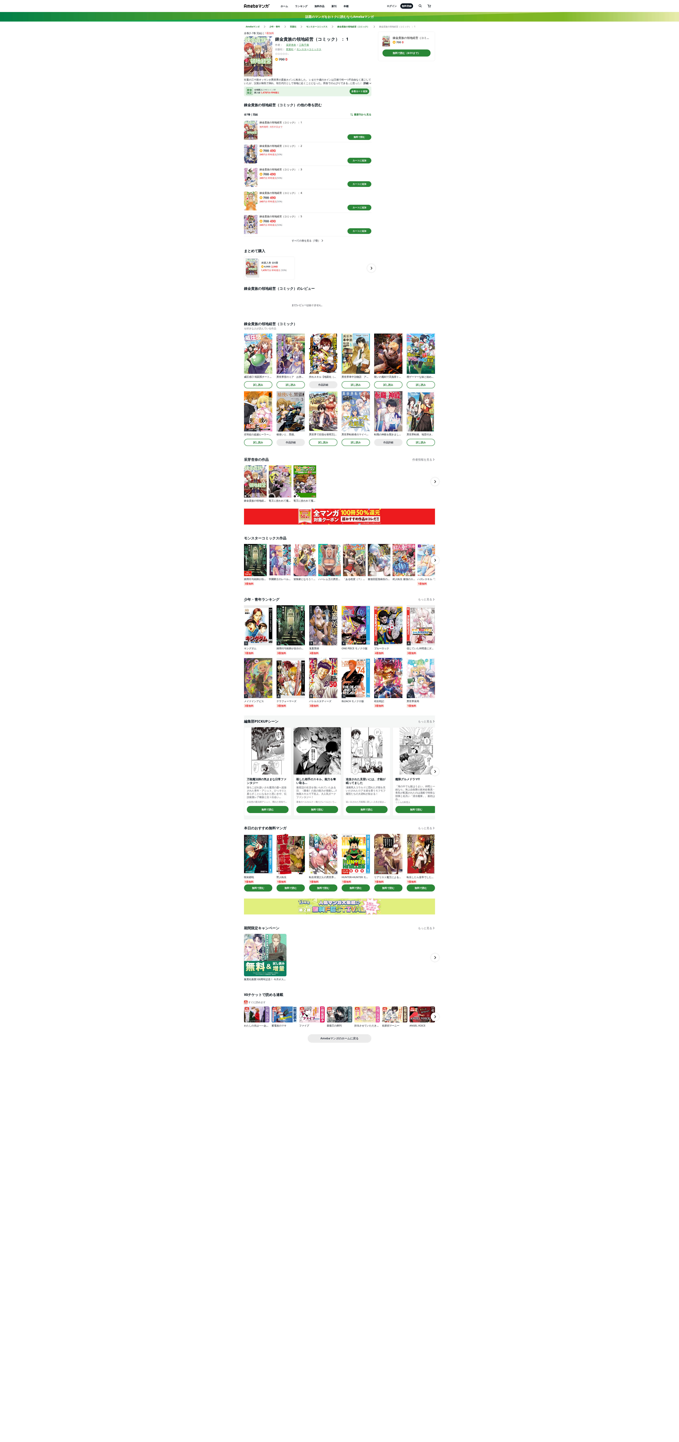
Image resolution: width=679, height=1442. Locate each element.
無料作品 (319, 6)
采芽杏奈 (291, 44)
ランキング (301, 6)
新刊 (334, 6)
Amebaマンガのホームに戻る (339, 1038)
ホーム (284, 6)
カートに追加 (359, 160)
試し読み (258, 384)
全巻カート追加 (359, 91)
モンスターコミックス (309, 49)
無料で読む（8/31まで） (406, 53)
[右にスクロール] (371, 268)
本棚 (346, 6)
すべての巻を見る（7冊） (306, 240)
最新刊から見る (362, 114)
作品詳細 (323, 384)
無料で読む (359, 137)
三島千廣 (304, 44)
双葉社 (290, 49)
